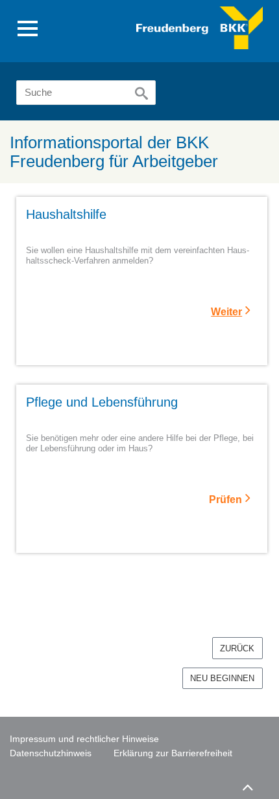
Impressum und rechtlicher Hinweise (84, 739)
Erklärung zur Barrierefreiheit (173, 753)
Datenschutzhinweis (50, 753)
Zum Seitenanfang (247, 785)
